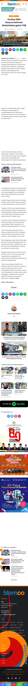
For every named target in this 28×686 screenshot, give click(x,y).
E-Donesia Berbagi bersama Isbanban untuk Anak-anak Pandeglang (6, 393)
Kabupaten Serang (15, 627)
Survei (3, 663)
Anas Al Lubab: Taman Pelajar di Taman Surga (19, 376)
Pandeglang (6, 635)
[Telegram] (21, 49)
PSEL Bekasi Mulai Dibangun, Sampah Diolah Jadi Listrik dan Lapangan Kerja (18, 170)
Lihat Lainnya (14, 580)
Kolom (3, 658)
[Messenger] (13, 49)
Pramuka (14, 287)
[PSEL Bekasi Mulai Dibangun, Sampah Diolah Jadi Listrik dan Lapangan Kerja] (5, 169)
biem (12, 622)
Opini (20, 632)
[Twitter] (6, 49)
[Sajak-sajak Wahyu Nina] (7, 370)
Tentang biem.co (18, 674)
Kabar (11, 16)
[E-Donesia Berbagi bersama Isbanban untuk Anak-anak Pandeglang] (7, 385)
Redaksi (7, 674)
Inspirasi (4, 650)
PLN (23, 635)
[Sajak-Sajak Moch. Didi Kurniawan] (21, 385)
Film (21, 625)
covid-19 (5, 625)
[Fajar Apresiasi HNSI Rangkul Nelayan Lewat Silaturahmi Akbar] (5, 179)
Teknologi (4, 653)
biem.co (17, 58)
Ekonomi (13, 625)
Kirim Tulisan (15, 672)
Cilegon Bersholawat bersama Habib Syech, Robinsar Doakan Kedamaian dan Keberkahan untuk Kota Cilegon (17, 570)
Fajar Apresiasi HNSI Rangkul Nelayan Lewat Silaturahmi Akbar (17, 178)
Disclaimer (9, 672)
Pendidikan (15, 635)
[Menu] (2, 4)
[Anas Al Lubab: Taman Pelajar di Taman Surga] (21, 370)
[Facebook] (3, 49)
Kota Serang (13, 630)
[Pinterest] (10, 49)
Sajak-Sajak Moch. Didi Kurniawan (20, 391)
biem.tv (4, 672)
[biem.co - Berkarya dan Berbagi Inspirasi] (14, 4)
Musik (4, 632)
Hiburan (4, 648)
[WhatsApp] (17, 49)
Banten (5, 622)
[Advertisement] (14, 91)
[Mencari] (26, 4)
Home (12, 13)
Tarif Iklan (12, 674)
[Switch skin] (23, 4)
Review (3, 655)
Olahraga (12, 632)
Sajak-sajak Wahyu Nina (6, 375)
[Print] (6, 53)
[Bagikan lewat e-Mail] (3, 53)
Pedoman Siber (22, 672)
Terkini (16, 13)
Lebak (21, 630)
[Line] (24, 49)
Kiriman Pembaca (11, 29)
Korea (4, 630)
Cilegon (20, 622)
